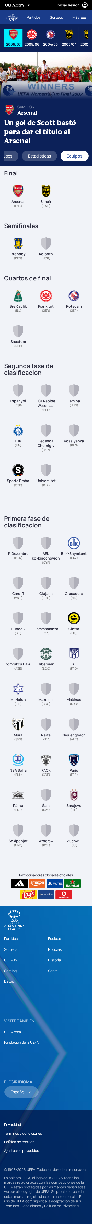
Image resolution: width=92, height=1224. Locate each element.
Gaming (10, 970)
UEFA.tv (10, 959)
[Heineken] (72, 883)
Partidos (11, 938)
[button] (78, 17)
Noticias (55, 949)
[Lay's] (28, 894)
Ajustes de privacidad (21, 1150)
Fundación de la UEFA (21, 1042)
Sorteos (10, 949)
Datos (9, 981)
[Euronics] (46, 894)
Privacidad (12, 1124)
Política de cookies (19, 1141)
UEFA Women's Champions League (11, 17)
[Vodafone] (63, 894)
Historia (54, 959)
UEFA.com (12, 1031)
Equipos (54, 938)
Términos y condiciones (23, 1133)
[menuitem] (34, 17)
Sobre (53, 970)
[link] (34, 17)
